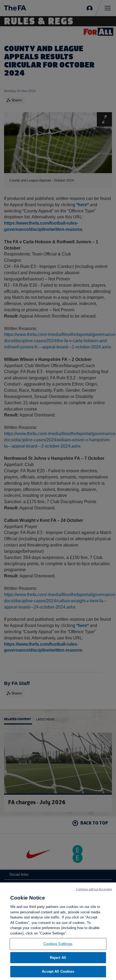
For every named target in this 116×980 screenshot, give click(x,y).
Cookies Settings (57, 944)
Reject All (58, 958)
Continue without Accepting (94, 889)
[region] (58, 931)
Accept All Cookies (58, 971)
